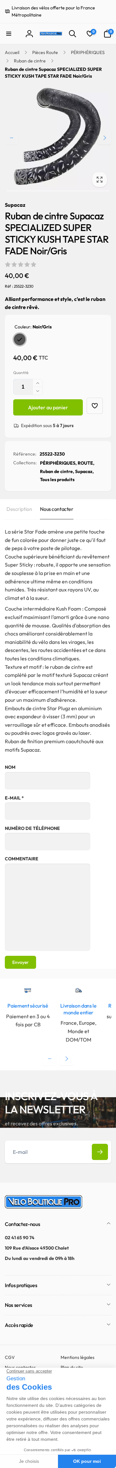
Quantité (20, 372)
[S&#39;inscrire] (100, 1152)
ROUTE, (86, 463)
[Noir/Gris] (19, 339)
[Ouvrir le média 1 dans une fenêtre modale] (58, 137)
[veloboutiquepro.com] (43, 1206)
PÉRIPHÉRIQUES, (58, 463)
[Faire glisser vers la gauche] (11, 138)
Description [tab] (19, 509)
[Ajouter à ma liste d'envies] (94, 406)
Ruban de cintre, (57, 471)
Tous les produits (57, 479)
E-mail (14, 798)
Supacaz (15, 205)
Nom (10, 767)
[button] (9, 34)
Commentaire (21, 859)
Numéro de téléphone (32, 828)
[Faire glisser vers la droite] (104, 138)
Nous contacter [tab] (56, 509)
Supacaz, (84, 471)
